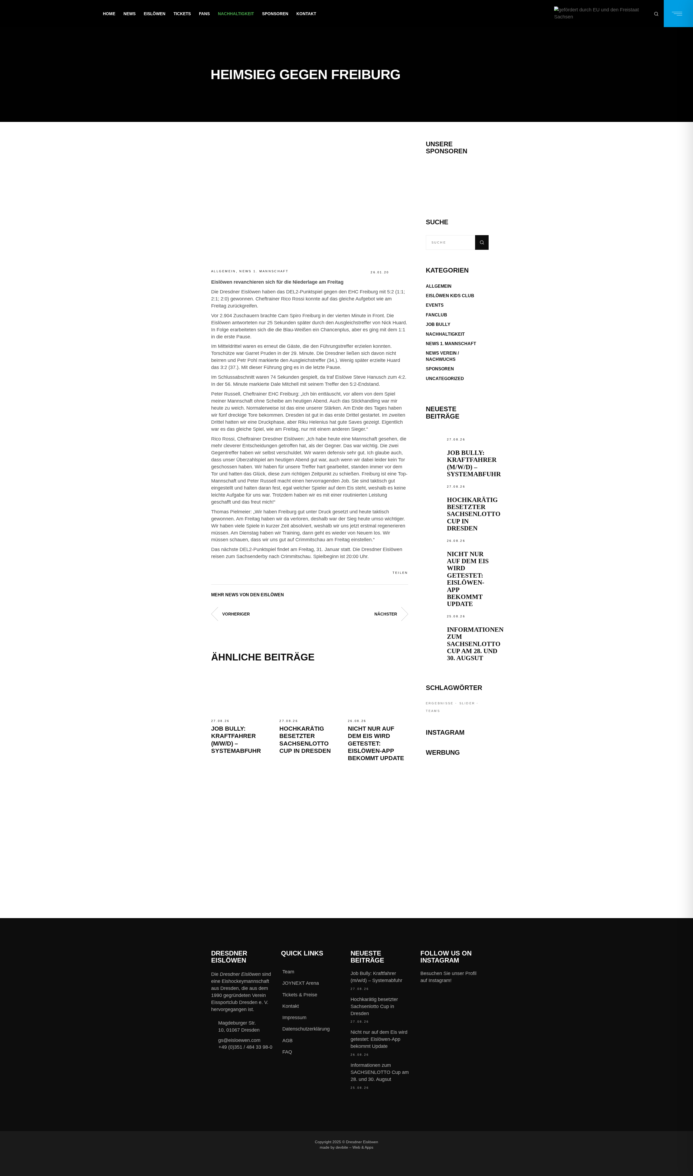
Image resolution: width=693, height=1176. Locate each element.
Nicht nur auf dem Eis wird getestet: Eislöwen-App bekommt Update (376, 743)
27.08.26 (220, 721)
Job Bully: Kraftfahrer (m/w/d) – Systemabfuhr (474, 463)
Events (435, 305)
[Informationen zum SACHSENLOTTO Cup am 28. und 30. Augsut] (435, 622)
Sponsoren (440, 369)
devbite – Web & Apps (354, 1147)
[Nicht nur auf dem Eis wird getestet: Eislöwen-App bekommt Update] (378, 693)
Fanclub (436, 315)
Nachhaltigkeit (445, 334)
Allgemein (223, 271)
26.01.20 (380, 272)
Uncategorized (445, 378)
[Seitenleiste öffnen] (678, 13)
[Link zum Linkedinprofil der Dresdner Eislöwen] (453, 1142)
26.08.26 (357, 721)
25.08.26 (456, 616)
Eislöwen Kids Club (450, 295)
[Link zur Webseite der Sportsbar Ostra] (457, 796)
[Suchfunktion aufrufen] (656, 14)
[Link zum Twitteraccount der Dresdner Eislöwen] (435, 1142)
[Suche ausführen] (482, 242)
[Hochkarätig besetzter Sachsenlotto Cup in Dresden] (309, 693)
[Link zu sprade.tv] (457, 864)
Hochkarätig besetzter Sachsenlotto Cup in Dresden (474, 514)
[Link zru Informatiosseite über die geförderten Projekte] (601, 14)
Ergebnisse (440, 703)
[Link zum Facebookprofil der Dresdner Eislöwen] (398, 1142)
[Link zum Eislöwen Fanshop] (457, 840)
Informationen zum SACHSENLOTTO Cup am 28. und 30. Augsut (475, 644)
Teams (433, 710)
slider (467, 703)
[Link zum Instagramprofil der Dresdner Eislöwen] (417, 1142)
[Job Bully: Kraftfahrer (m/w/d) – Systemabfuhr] (241, 693)
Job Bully (438, 324)
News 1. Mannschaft (264, 271)
